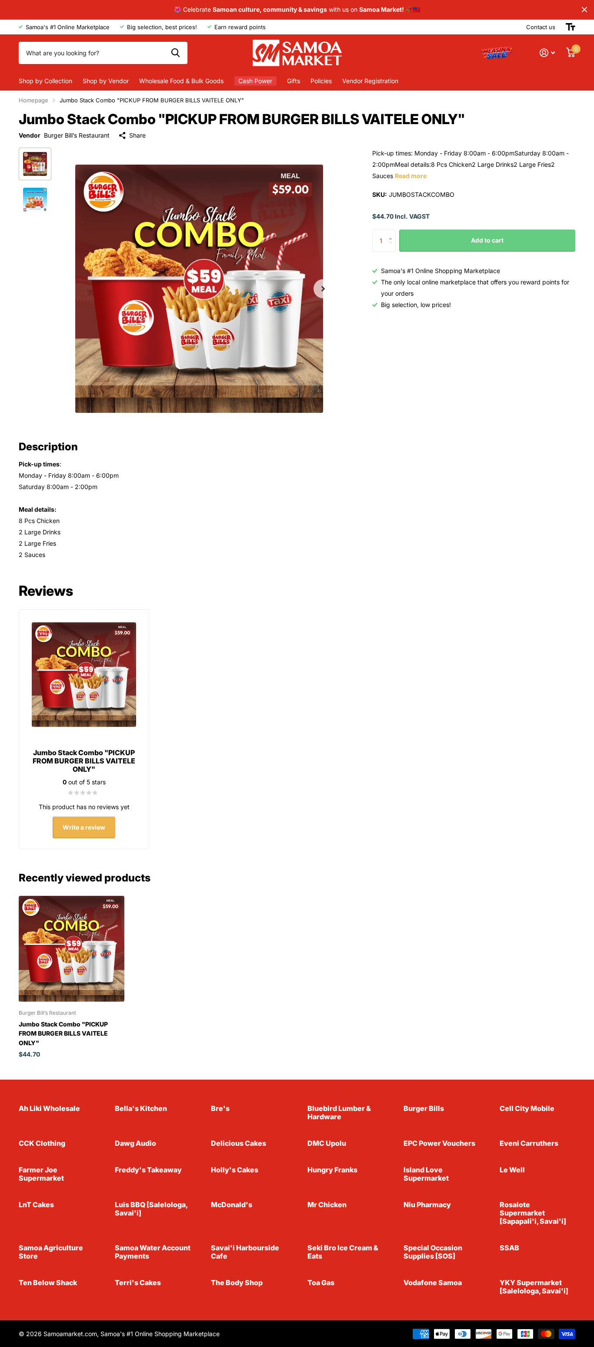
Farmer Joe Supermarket (41, 1173)
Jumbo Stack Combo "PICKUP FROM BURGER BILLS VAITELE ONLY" (63, 1033)
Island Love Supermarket (426, 1173)
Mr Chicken (327, 1204)
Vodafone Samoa (433, 1282)
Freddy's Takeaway (148, 1169)
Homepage (33, 100)
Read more (411, 175)
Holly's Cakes (234, 1169)
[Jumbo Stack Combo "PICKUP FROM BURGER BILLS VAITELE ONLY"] (71, 949)
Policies (321, 80)
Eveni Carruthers (529, 1143)
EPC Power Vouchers (439, 1143)
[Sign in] (547, 53)
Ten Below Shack (48, 1282)
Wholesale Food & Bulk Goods (181, 80)
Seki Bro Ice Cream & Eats (342, 1251)
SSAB (509, 1247)
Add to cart (487, 240)
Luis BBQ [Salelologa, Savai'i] (151, 1208)
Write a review (84, 827)
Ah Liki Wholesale (49, 1108)
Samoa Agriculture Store (51, 1251)
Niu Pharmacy (427, 1204)
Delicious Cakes (238, 1143)
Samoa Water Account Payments (152, 1251)
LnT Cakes (36, 1204)
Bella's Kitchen (141, 1108)
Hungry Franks (332, 1169)
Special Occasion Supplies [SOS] (433, 1251)
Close (584, 10)
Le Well (512, 1169)
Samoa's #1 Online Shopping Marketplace (160, 1333)
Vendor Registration (370, 80)
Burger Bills (424, 1108)
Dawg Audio (135, 1143)
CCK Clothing (42, 1143)
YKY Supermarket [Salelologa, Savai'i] (534, 1286)
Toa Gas (320, 1282)
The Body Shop (237, 1282)
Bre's (220, 1108)
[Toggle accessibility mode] (570, 27)
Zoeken (175, 53)
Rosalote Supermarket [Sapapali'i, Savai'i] (533, 1212)
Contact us (540, 27)
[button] (323, 288)
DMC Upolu (326, 1143)
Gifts (293, 80)
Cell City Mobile (527, 1108)
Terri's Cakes (138, 1282)
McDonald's (231, 1204)
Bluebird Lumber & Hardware (339, 1112)
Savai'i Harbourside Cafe (245, 1251)
